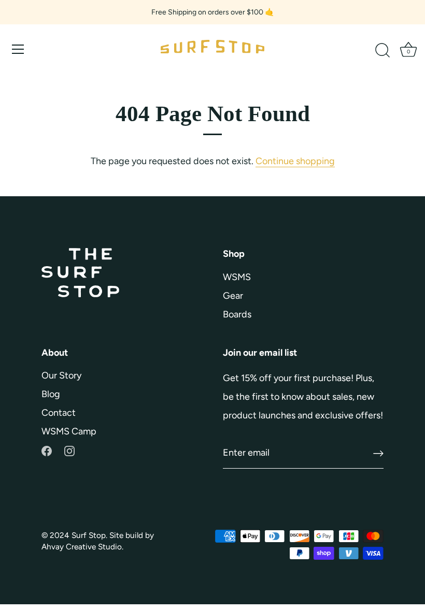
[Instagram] (69, 450)
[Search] (382, 50)
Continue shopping (295, 161)
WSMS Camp (68, 431)
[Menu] (18, 49)
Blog (50, 394)
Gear (233, 295)
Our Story (61, 375)
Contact (58, 412)
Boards (237, 314)
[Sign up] (378, 453)
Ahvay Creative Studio (81, 546)
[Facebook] (46, 450)
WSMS (237, 277)
